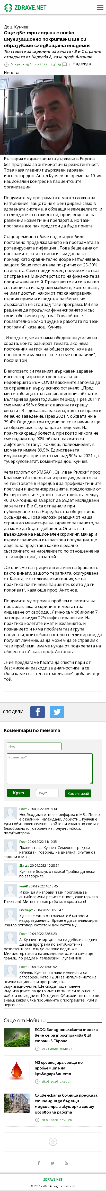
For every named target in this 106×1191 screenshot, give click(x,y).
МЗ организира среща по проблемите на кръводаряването (59, 1068)
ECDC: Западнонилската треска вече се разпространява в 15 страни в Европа (66, 1035)
